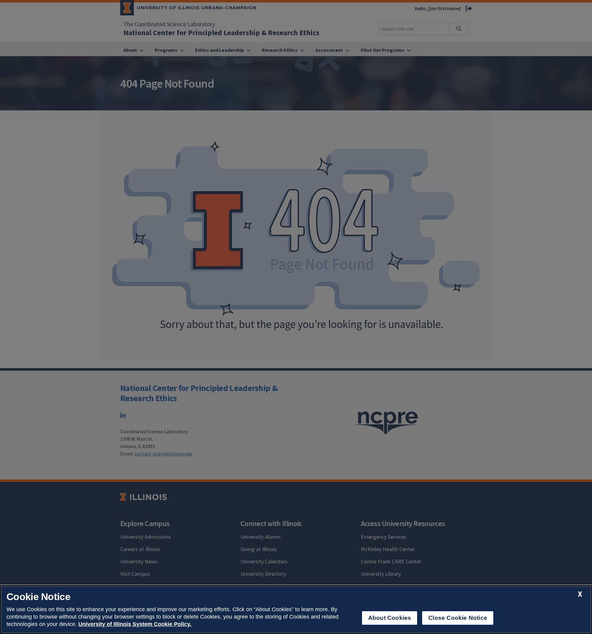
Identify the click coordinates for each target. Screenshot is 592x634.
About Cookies (389, 618)
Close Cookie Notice (457, 618)
